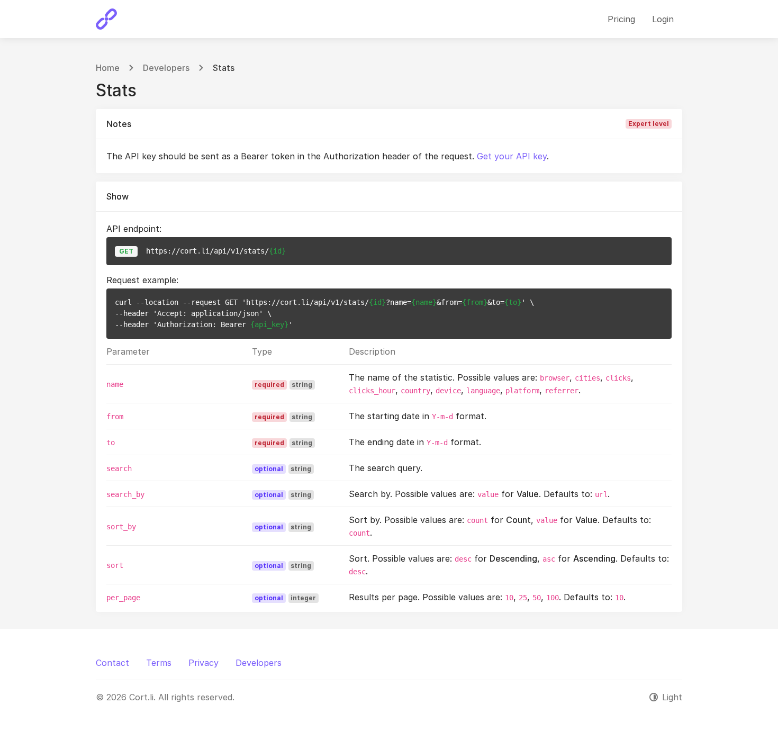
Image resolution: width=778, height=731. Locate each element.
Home (108, 67)
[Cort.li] (106, 19)
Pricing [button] (621, 19)
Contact (112, 662)
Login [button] (663, 19)
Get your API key (512, 156)
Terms (158, 662)
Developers (166, 67)
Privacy (203, 662)
